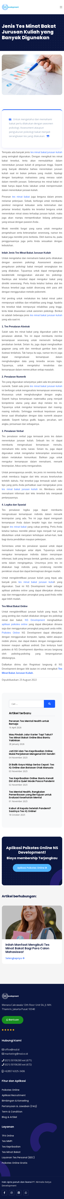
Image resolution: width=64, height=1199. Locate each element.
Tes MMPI (7, 1141)
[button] (61, 7)
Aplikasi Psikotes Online (31, 867)
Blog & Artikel (9, 1117)
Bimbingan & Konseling (15, 1100)
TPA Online (8, 1135)
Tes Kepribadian (11, 1146)
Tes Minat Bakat (11, 1152)
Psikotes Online (11, 632)
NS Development (35, 620)
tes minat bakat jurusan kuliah (46, 152)
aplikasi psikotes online (15, 624)
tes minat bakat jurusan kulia (36, 582)
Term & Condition (12, 1111)
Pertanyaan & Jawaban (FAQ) (19, 1106)
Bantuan (13, 1019)
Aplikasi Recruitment (14, 1095)
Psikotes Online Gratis (14, 1162)
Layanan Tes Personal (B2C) (18, 1157)
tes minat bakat (21, 196)
